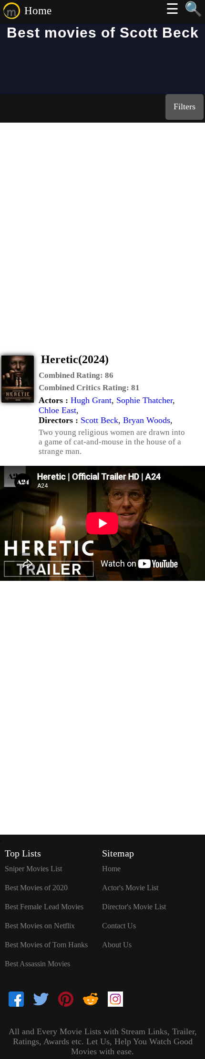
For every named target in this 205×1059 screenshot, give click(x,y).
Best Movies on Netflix (40, 926)
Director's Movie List (134, 907)
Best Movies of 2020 (36, 888)
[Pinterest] (65, 1000)
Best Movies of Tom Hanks (46, 945)
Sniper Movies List (33, 869)
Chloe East (57, 410)
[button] (76, 375)
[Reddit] (90, 1000)
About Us (117, 945)
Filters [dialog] (184, 106)
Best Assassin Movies (37, 964)
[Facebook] (16, 1000)
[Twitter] (41, 1000)
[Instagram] (115, 1000)
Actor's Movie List (130, 888)
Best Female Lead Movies (44, 907)
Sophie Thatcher (144, 400)
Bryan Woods (146, 420)
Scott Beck (99, 420)
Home (37, 11)
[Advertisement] (102, 229)
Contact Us (119, 926)
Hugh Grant (91, 400)
